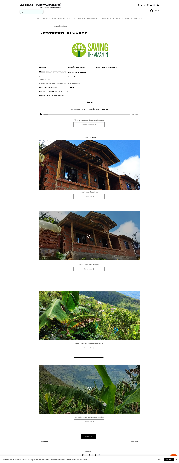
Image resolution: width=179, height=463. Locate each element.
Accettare (169, 460)
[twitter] (148, 5)
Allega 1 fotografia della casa (89, 192)
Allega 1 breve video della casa (89, 264)
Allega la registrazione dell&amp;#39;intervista (89, 120)
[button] (158, 5)
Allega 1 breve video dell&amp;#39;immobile (89, 417)
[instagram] (138, 5)
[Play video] (89, 235)
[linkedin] (142, 5)
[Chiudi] (176, 459)
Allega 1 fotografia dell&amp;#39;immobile (89, 343)
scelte (159, 460)
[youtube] (151, 5)
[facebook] (145, 5)
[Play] (41, 114)
